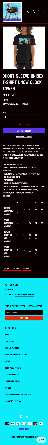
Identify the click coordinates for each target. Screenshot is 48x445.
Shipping (6, 104)
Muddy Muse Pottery (13, 368)
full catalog (10, 341)
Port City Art (20, 437)
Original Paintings (12, 348)
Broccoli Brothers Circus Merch (18, 395)
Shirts (7, 361)
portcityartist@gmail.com (24, 295)
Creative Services (12, 375)
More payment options (24, 136)
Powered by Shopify (31, 437)
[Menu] (43, 11)
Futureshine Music (12, 381)
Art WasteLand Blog (13, 401)
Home (7, 335)
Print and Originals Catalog (16, 355)
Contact (8, 388)
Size (4, 112)
